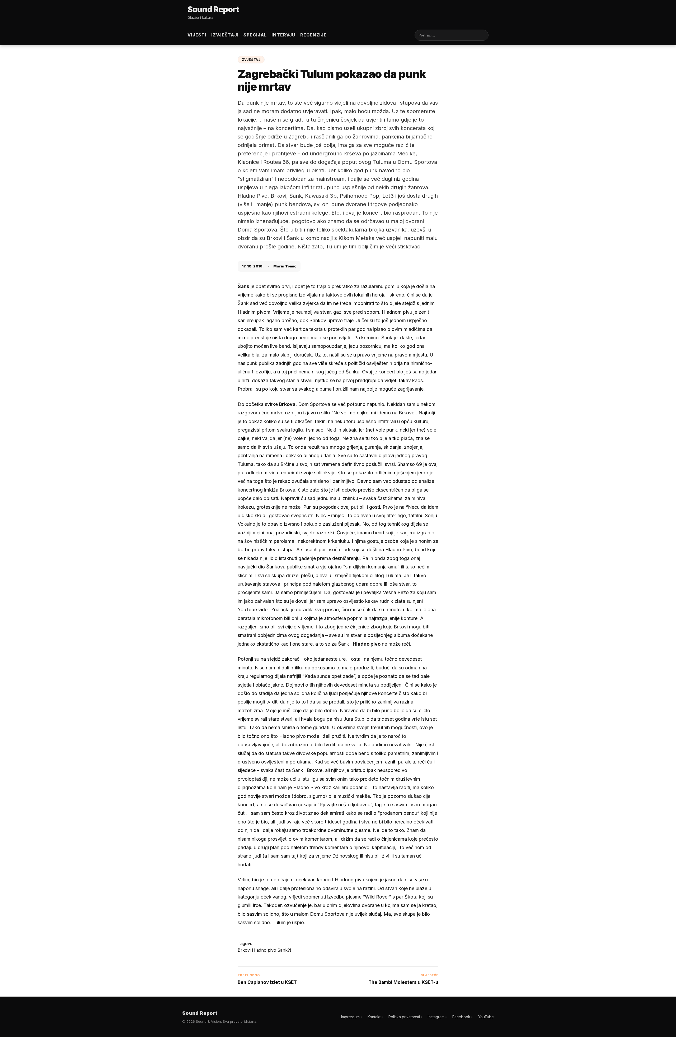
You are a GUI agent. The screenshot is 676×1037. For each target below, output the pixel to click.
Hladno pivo (265, 950)
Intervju (283, 35)
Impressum (350, 1017)
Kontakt (374, 1017)
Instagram (436, 1017)
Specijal (255, 35)
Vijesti (196, 35)
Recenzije (313, 35)
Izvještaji (225, 35)
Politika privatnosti (404, 1017)
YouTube (486, 1017)
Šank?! (284, 950)
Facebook (461, 1017)
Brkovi (245, 950)
